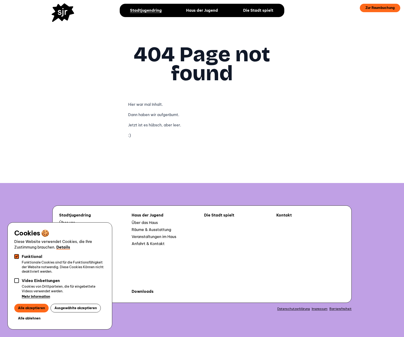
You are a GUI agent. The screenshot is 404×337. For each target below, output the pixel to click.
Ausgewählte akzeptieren (75, 308)
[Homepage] (65, 16)
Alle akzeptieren (31, 308)
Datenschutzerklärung (293, 309)
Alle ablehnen (29, 318)
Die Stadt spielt (258, 10)
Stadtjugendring (146, 10)
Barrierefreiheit (340, 309)
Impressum (320, 309)
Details (63, 247)
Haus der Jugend (202, 10)
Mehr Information (36, 296)
